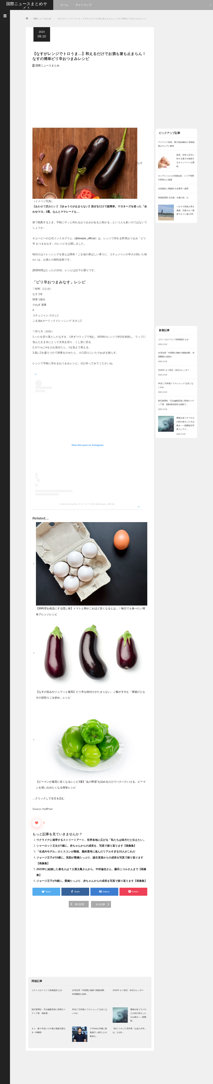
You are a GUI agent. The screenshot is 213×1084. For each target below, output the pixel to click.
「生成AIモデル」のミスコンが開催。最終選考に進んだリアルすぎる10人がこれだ (85, 851)
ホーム (64, 4)
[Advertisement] (90, 99)
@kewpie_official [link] (85, 238)
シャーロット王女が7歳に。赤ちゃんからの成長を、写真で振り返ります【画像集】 (86, 845)
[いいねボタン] (36, 823)
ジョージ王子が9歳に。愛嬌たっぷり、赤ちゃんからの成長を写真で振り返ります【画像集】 (91, 880)
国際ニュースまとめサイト (26, 5)
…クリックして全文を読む (48, 798)
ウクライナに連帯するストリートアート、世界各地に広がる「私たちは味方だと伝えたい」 (91, 839)
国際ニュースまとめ (47, 65)
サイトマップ (84, 4)
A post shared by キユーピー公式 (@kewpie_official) (87, 504)
